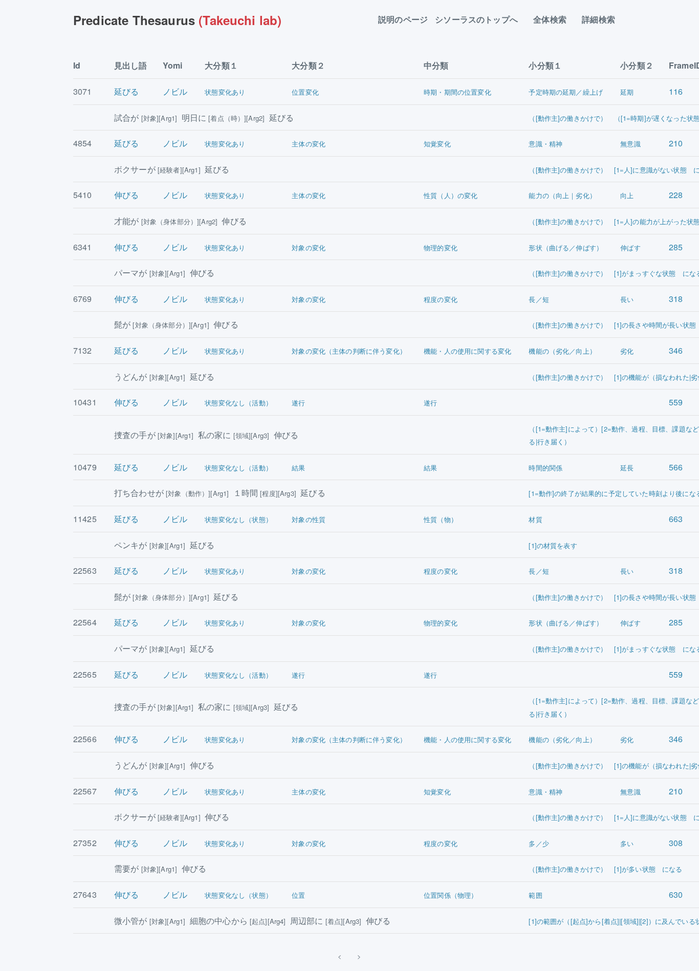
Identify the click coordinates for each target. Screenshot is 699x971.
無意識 (630, 143)
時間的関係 (545, 467)
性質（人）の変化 (450, 195)
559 (676, 402)
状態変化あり (225, 92)
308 (676, 843)
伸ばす (630, 247)
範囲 (535, 895)
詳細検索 (602, 20)
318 (676, 299)
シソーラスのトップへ (480, 20)
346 (676, 350)
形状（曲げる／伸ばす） (566, 247)
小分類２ (636, 65)
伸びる (126, 195)
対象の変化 (308, 247)
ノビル (175, 91)
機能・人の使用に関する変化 (467, 351)
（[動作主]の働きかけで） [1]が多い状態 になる (605, 869)
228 (676, 195)
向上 (627, 195)
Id (76, 65)
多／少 (539, 843)
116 (676, 91)
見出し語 (130, 65)
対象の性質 (308, 519)
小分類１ (545, 65)
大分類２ (308, 65)
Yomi (173, 65)
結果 (298, 467)
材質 (535, 519)
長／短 (539, 299)
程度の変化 (440, 299)
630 (676, 894)
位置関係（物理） (450, 895)
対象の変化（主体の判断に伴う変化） (349, 351)
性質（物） (440, 519)
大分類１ (221, 65)
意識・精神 (545, 143)
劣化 (627, 351)
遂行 (298, 402)
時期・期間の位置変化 (457, 92)
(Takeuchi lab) (177, 20)
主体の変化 (308, 143)
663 (676, 519)
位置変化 (305, 92)
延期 (627, 92)
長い (627, 299)
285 (676, 247)
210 (676, 143)
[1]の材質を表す (553, 545)
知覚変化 (437, 143)
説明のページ (403, 20)
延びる (126, 91)
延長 (627, 467)
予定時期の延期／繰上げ (566, 92)
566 (676, 467)
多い (627, 843)
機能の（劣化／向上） (562, 351)
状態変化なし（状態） (238, 519)
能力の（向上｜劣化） (562, 195)
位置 (298, 895)
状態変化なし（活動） (238, 402)
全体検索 (554, 20)
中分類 (436, 65)
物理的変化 (440, 247)
